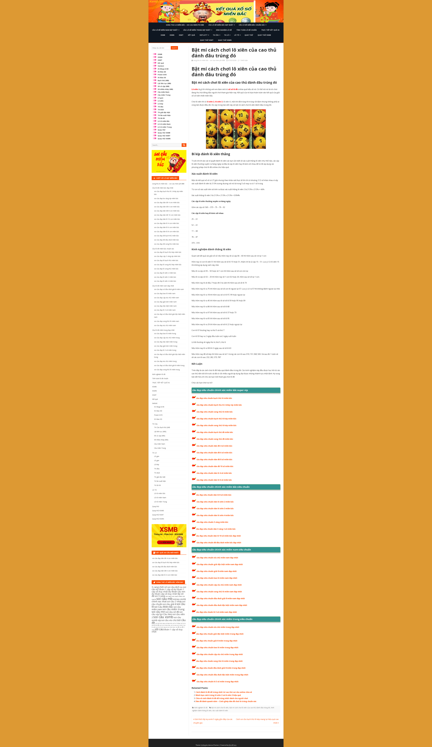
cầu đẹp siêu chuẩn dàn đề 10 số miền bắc (215, 466)
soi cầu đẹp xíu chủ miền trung (165, 361)
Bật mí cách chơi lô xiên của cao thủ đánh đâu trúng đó (249, 708)
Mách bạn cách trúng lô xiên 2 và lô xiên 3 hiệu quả (218, 695)
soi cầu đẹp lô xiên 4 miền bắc (165, 281)
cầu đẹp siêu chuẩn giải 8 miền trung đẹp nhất (216, 640)
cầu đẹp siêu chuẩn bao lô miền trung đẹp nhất (217, 647)
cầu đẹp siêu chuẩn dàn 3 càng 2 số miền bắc (216, 529)
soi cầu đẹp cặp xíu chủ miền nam (166, 298)
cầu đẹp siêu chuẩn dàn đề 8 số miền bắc (214, 459)
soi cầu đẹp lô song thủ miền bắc (166, 269)
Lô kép (160, 104)
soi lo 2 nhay (176, 623)
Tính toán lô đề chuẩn (246, 30)
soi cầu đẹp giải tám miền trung (165, 346)
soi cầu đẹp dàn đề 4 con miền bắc (167, 202)
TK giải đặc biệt (164, 112)
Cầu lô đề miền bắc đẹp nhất (220, 25)
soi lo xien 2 (179, 625)
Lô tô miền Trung (165, 127)
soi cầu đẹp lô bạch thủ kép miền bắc (167, 252)
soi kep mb (168, 623)
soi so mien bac (170, 627)
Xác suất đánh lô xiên (220, 710)
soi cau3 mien (177, 596)
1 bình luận (244, 60)
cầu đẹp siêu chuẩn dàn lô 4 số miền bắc (214, 473)
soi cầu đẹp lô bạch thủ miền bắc (166, 260)
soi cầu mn (158, 612)
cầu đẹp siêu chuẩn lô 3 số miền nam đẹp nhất (216, 612)
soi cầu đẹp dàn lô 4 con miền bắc (166, 223)
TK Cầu (216, 35)
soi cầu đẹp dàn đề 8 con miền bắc (167, 211)
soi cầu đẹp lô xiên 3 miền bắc (165, 277)
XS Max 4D (162, 72)
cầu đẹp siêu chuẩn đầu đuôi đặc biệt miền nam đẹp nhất (222, 605)
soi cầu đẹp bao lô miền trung (165, 333)
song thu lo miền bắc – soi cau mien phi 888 (185, 25)
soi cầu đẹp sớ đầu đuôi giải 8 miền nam (169, 289)
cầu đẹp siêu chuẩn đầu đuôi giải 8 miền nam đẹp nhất (221, 598)
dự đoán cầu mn (176, 591)
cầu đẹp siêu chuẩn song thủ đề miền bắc (215, 439)
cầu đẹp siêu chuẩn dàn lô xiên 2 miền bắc (215, 502)
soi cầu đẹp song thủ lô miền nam (166, 321)
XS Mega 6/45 (163, 69)
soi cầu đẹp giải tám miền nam (165, 302)
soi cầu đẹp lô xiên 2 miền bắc (165, 273)
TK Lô (226, 35)
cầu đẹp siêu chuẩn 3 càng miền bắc (212, 522)
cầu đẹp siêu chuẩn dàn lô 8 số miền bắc (213, 495)
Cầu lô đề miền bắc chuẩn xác (252, 25)
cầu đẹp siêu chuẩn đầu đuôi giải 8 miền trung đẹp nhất (221, 668)
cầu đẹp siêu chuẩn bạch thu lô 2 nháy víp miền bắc (219, 405)
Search (174, 48)
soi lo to (183, 623)
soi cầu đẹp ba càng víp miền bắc (166, 198)
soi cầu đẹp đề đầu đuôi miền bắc (166, 240)
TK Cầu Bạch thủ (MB (162, 427)
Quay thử (249, 35)
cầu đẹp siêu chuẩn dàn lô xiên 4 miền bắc (215, 515)
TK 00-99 (161, 118)
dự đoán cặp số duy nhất (164, 593)
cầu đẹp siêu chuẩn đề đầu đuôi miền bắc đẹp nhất (219, 542)
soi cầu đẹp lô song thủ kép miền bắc (167, 264)
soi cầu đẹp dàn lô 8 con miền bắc (166, 231)
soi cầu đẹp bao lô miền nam (164, 293)
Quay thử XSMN (225, 40)
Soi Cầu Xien (165, 614)
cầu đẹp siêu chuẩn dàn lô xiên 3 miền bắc (215, 508)
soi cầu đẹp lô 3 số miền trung (165, 350)
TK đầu (160, 107)
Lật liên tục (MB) (164, 83)
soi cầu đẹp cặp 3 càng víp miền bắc (167, 256)
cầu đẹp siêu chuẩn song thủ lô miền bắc (215, 412)
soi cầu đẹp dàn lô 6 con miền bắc (166, 227)
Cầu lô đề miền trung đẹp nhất (197, 30)
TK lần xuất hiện (164, 115)
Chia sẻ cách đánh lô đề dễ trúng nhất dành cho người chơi (222, 698)
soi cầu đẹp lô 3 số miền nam (165, 310)
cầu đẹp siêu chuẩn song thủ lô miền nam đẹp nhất (219, 591)
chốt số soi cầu (167, 587)
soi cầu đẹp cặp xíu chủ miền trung (167, 338)
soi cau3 (168, 596)
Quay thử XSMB (264, 35)
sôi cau (159, 629)
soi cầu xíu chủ (169, 620)
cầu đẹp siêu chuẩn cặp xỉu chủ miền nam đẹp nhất (219, 585)
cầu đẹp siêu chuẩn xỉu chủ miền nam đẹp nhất (217, 557)
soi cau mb (164, 598)
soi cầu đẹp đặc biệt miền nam (165, 306)
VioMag (203, 745)
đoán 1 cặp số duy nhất (167, 630)
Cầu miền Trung (164, 95)
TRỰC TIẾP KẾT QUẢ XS (270, 30)
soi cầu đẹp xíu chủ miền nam (165, 325)
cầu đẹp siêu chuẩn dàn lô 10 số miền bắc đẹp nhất (218, 536)
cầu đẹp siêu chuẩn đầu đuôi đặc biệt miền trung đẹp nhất (222, 674)
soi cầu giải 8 (169, 604)
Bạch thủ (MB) (163, 80)
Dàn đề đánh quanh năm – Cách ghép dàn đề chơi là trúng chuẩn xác (226, 701)
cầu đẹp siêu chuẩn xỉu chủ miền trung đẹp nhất (218, 627)
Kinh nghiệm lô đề (224, 30)
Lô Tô (236, 35)
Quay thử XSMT (206, 40)
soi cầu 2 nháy (174, 601)
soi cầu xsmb (163, 617)
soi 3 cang (160, 596)
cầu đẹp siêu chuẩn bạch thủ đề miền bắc (215, 432)
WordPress (232, 745)
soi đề (177, 627)
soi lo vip (173, 625)
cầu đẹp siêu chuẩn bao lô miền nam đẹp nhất (217, 578)
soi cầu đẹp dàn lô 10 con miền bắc (167, 219)
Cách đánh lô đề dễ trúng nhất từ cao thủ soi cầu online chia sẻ (224, 692)
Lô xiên (160, 101)
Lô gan (160, 98)
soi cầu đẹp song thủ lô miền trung (167, 369)
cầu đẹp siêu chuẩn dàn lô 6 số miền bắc (214, 480)
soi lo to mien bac (165, 625)
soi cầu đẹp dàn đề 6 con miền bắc (167, 207)
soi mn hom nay (161, 627)
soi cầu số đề (172, 611)
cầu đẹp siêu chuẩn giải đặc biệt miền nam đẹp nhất (220, 564)
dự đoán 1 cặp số (164, 589)
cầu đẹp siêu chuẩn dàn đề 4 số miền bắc (214, 446)
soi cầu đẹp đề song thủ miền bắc (166, 244)
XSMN (172, 35)
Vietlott (203, 35)
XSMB (163, 35)
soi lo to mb (155, 625)
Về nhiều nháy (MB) (165, 89)
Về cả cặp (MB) (163, 86)
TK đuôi (161, 110)
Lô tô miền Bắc (164, 121)
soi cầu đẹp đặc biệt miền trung (165, 342)
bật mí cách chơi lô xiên (219, 708)
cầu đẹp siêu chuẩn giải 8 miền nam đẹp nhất (217, 571)
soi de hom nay (160, 623)
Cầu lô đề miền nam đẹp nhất (165, 30)
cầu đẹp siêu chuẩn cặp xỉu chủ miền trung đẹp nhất (220, 654)
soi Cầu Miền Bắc (163, 606)
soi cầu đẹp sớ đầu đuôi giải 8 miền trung (169, 365)
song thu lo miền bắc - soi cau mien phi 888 (209, 60)
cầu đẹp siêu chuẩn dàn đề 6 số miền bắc (214, 452)
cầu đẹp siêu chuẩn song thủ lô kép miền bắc (216, 425)
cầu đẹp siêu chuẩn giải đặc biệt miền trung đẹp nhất (220, 634)
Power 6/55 (162, 75)
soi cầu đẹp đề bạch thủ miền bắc (166, 236)
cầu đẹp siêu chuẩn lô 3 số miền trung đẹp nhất (217, 681)
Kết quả (191, 35)
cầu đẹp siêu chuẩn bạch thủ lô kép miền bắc (216, 418)
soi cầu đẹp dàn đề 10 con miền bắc (167, 215)
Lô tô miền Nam (164, 124)
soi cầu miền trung (173, 609)
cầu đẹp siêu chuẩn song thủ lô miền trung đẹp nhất (219, 661)
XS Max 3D (162, 77)
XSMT (181, 35)
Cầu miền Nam (163, 92)
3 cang (155, 587)
